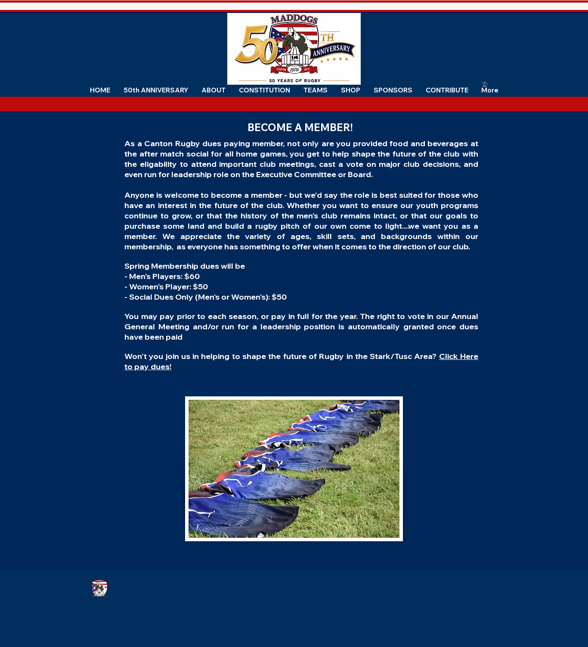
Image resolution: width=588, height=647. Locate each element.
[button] (213, 90)
